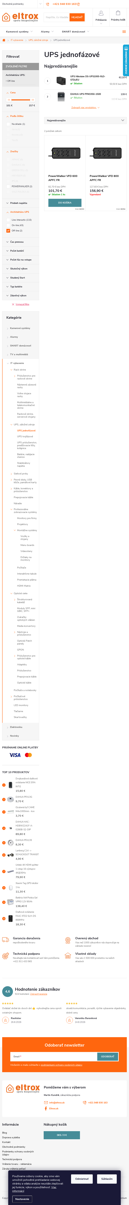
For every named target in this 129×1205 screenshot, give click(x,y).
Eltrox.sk (53, 1108)
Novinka (17, 134)
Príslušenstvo (24, 670)
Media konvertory (26, 626)
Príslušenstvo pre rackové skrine (26, 377)
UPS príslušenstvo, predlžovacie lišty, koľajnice (27, 445)
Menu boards (27, 545)
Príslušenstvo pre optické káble (26, 657)
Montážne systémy (27, 530)
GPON (20, 649)
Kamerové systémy (20, 328)
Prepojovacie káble (23, 497)
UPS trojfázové (25, 436)
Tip (14, 140)
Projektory (22, 524)
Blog (4, 1132)
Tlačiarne (18, 711)
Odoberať (107, 1056)
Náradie (18, 503)
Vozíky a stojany (24, 538)
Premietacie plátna (26, 579)
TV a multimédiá (19, 354)
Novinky (14, 735)
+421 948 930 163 (98, 1102)
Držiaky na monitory (25, 559)
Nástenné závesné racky (26, 386)
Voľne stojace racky (24, 395)
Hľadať (77, 17)
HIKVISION (18, 175)
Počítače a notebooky (25, 690)
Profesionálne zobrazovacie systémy (25, 511)
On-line (17, 225)
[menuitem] (19, 32)
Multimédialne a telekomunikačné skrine (26, 405)
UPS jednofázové (26, 430)
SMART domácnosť (20, 345)
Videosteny (26, 551)
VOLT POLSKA (20, 191)
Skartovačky (20, 717)
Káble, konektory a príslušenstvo (23, 490)
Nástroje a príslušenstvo (24, 634)
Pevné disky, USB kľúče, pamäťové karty (25, 481)
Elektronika (16, 727)
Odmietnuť (82, 1179)
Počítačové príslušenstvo (21, 698)
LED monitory (21, 705)
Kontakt (6, 1142)
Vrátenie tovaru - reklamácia (16, 1164)
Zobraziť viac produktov (84, 107)
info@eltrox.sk (57, 1102)
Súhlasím (107, 1179)
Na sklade (18, 124)
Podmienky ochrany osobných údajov (18, 1153)
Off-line (11, 81)
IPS (14, 181)
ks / (62, 1135)
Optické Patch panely (24, 642)
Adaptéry (22, 664)
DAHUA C (18, 164)
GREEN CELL (19, 170)
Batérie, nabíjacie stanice (25, 456)
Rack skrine (20, 369)
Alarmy (14, 337)
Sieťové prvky (21, 473)
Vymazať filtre (22, 304)
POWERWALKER (22, 186)
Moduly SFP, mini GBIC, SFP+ (26, 610)
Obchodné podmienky (13, 4)
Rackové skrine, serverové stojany (26, 415)
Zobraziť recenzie (38, 994)
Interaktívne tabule (26, 573)
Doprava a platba (11, 1137)
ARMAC (17, 159)
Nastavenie (22, 1199)
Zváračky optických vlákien (26, 619)
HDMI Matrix (24, 585)
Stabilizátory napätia (23, 464)
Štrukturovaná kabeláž (24, 601)
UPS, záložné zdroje (24, 424)
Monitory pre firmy (27, 518)
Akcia (15, 129)
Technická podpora (12, 1159)
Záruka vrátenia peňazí (14, 1168)
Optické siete (20, 593)
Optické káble (24, 682)
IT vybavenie (17, 363)
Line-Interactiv (21, 219)
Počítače (21, 567)
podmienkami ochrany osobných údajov (61, 1065)
